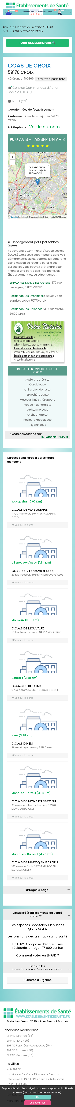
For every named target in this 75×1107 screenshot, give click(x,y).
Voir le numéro (44, 127)
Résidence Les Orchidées (27, 296)
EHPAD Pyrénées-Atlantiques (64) (29, 1046)
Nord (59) (12, 31)
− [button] (13, 162)
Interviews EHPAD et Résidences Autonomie (36, 1079)
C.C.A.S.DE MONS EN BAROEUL (34, 801)
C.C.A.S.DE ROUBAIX (27, 686)
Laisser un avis (56, 437)
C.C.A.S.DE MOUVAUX (28, 628)
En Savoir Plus (37, 1102)
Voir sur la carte (23, 525)
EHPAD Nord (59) (18, 1041)
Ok (37, 1097)
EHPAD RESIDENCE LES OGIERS (30, 283)
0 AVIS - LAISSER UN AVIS (39, 143)
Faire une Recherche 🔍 (38, 43)
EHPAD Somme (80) (20, 1050)
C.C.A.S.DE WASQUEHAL (29, 509)
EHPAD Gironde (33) (20, 1036)
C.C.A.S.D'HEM (22, 743)
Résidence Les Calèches (26, 309)
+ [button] (13, 157)
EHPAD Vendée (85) (20, 1055)
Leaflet (14, 217)
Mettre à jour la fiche (52, 79)
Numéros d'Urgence (37, 980)
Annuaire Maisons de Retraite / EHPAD (28, 27)
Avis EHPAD (14, 1069)
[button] (12, 185)
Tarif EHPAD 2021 (17, 1084)
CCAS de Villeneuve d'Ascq (33, 571)
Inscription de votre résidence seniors (33, 1074)
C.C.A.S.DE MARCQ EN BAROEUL (35, 862)
